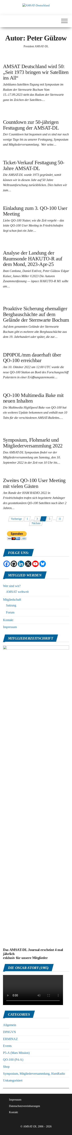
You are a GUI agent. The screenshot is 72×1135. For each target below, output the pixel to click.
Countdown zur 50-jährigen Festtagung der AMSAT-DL (31, 125)
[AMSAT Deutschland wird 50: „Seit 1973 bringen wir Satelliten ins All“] (36, 56)
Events (7, 1045)
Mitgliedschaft (12, 599)
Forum (10, 612)
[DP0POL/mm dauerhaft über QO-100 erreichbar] (32, 347)
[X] (28, 564)
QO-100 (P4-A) (13, 1059)
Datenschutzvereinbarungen (24, 1106)
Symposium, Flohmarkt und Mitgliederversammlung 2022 (32, 443)
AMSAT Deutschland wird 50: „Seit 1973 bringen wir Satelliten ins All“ (36, 72)
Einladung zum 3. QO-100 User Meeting (35, 211)
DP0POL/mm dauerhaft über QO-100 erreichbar (32, 358)
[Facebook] (6, 564)
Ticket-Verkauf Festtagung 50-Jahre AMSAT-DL (33, 165)
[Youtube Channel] (35, 564)
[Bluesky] (42, 564)
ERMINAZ (10, 1039)
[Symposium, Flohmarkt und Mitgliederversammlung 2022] (36, 430)
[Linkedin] (21, 564)
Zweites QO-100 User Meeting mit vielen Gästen (34, 483)
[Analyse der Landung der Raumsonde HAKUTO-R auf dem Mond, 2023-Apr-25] (36, 243)
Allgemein (9, 1025)
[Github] (14, 564)
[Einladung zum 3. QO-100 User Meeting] (27, 200)
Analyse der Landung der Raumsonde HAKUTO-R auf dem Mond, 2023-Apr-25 (32, 258)
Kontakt (8, 620)
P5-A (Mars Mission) (16, 1052)
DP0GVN (9, 1032)
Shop (6, 1066)
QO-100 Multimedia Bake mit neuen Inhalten (33, 398)
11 (60, 518)
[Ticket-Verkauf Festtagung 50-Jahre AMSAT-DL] (32, 155)
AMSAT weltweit (17, 591)
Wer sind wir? (12, 586)
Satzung (11, 605)
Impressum (10, 627)
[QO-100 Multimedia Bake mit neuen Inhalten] (30, 388)
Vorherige (16, 518)
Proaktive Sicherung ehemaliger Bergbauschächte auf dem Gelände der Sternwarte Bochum (36, 314)
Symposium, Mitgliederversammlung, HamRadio (34, 1073)
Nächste (36, 523)
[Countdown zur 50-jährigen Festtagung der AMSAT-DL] (36, 112)
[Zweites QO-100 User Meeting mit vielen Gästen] (32, 473)
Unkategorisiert (12, 1080)
